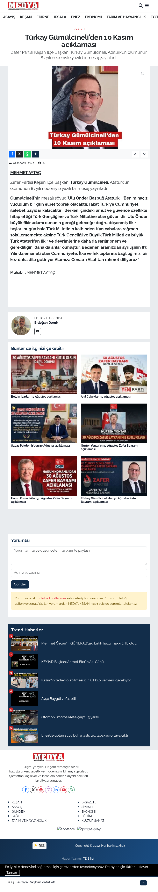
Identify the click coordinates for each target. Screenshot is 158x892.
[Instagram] (48, 789)
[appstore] (67, 829)
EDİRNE (42, 17)
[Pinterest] (40, 789)
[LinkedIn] (56, 789)
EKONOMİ (93, 17)
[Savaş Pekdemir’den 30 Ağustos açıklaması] (44, 423)
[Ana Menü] (147, 6)
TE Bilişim (89, 858)
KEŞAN (26, 17)
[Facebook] (25, 789)
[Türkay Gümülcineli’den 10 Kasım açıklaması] (79, 107)
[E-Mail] (37, 331)
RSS (41, 845)
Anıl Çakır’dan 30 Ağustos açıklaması (106, 396)
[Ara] (141, 6)
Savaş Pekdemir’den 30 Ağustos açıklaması (40, 445)
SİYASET (79, 29)
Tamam (12, 872)
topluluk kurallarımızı (52, 598)
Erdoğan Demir (46, 323)
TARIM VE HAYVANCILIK (126, 17)
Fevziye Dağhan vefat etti (36, 882)
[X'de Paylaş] (19, 154)
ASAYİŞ (9, 17)
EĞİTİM (86, 816)
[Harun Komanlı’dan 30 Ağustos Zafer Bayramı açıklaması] (44, 475)
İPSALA (60, 17)
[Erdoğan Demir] (21, 325)
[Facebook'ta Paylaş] (12, 154)
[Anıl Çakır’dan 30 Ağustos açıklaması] (114, 374)
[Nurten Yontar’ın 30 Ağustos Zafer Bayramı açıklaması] (114, 423)
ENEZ (75, 17)
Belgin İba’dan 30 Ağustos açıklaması (36, 396)
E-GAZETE (88, 802)
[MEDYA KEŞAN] (23, 6)
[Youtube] (63, 789)
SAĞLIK (17, 816)
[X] (33, 789)
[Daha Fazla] (35, 154)
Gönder (20, 584)
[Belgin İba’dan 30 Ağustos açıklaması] (44, 374)
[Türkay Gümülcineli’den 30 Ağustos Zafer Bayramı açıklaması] (114, 475)
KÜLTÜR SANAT (92, 820)
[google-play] (89, 829)
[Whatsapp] (71, 789)
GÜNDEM (19, 811)
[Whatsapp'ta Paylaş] (27, 154)
